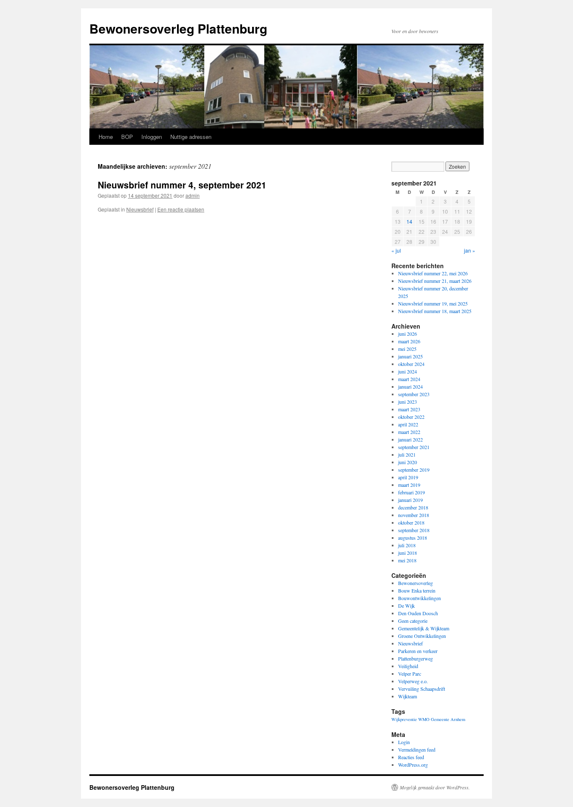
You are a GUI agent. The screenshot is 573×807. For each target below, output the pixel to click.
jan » (469, 250)
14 (409, 221)
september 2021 (414, 447)
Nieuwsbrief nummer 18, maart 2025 (434, 311)
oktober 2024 (411, 363)
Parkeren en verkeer (418, 651)
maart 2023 (409, 409)
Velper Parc (409, 673)
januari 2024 (410, 386)
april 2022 (408, 424)
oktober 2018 (411, 522)
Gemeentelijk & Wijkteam (423, 628)
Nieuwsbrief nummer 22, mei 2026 (433, 273)
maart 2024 (409, 379)
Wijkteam (407, 696)
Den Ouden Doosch (418, 613)
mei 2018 (407, 560)
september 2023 (414, 394)
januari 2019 (410, 499)
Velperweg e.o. (413, 681)
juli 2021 (407, 454)
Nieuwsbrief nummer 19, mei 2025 (433, 303)
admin (192, 195)
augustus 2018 (412, 537)
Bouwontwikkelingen (419, 598)
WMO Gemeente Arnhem (441, 719)
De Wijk (406, 605)
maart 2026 (409, 341)
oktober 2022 (411, 416)
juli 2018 (407, 545)
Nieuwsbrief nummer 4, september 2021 (182, 184)
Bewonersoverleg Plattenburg (178, 28)
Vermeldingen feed (416, 749)
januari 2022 (410, 439)
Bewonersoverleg (415, 583)
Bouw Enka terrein (416, 590)
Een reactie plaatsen (180, 209)
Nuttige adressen (190, 137)
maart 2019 (409, 484)
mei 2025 (407, 348)
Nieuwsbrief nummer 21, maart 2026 (434, 280)
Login (404, 742)
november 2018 (413, 515)
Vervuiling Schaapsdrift (421, 688)
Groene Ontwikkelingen (422, 635)
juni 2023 (407, 401)
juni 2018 (407, 552)
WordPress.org (413, 764)
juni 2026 (407, 333)
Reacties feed (411, 757)
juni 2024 (407, 371)
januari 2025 (410, 356)
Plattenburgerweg (415, 658)
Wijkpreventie (404, 719)
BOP (127, 137)
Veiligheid (408, 666)
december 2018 (413, 507)
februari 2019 (411, 492)
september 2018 (414, 530)
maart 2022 (409, 431)
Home (106, 137)
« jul (396, 250)
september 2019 (414, 469)
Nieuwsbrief (140, 209)
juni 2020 (407, 462)
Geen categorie (412, 620)
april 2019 (408, 477)
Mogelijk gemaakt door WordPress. (435, 787)
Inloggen (151, 137)
